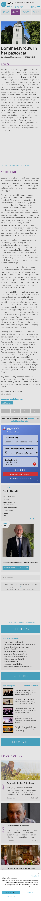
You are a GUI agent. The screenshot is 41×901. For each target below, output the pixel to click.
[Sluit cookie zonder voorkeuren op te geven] (38, 873)
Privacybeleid (35, 876)
